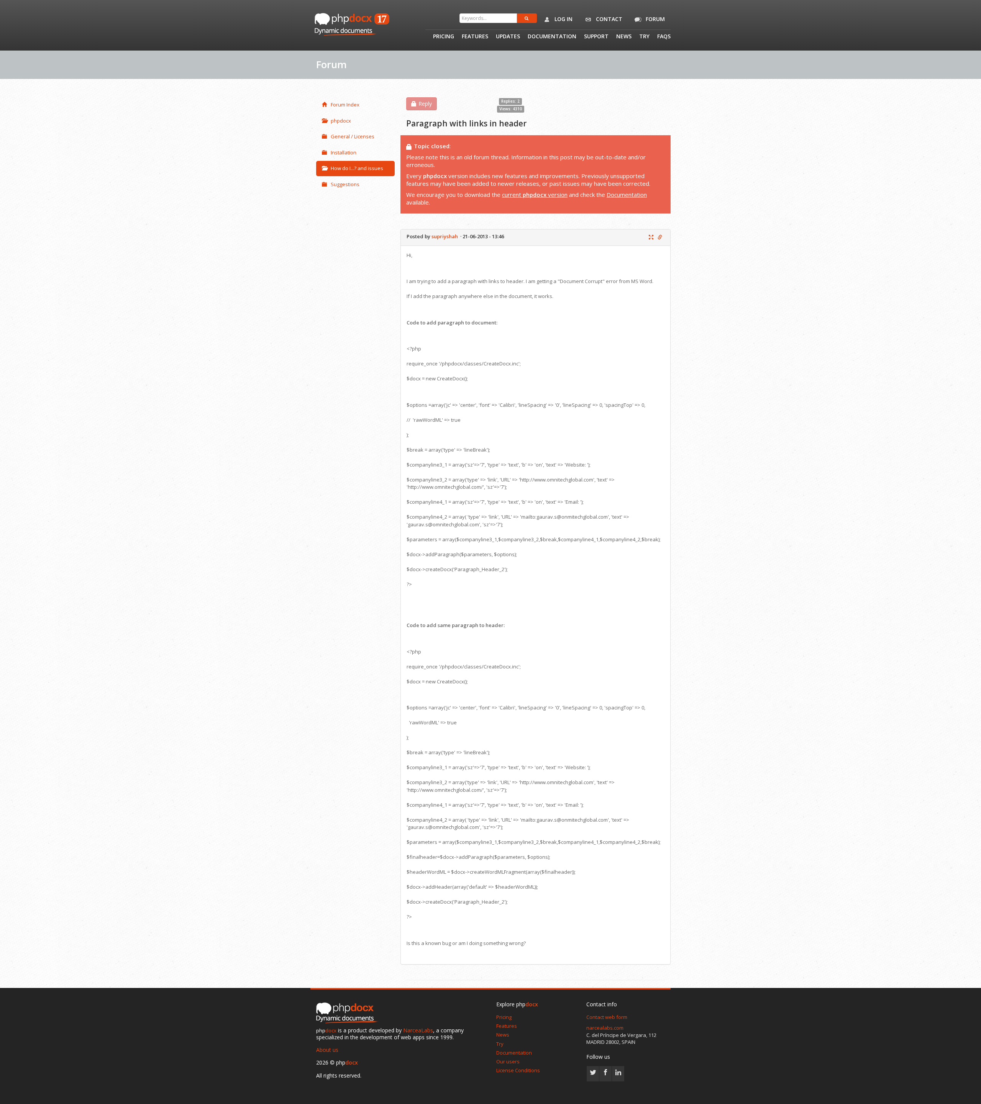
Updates (508, 37)
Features (475, 37)
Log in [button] (563, 19)
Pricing (443, 37)
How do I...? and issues (357, 168)
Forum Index (345, 104)
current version (535, 194)
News (624, 37)
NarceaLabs (418, 1030)
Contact (608, 19)
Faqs (664, 37)
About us (327, 1049)
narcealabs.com (604, 1027)
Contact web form (606, 1017)
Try (644, 37)
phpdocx (341, 120)
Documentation (552, 37)
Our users (508, 1061)
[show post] (651, 237)
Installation (343, 152)
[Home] (348, 1013)
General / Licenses (352, 136)
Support (596, 37)
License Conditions (518, 1070)
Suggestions (345, 184)
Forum (654, 19)
